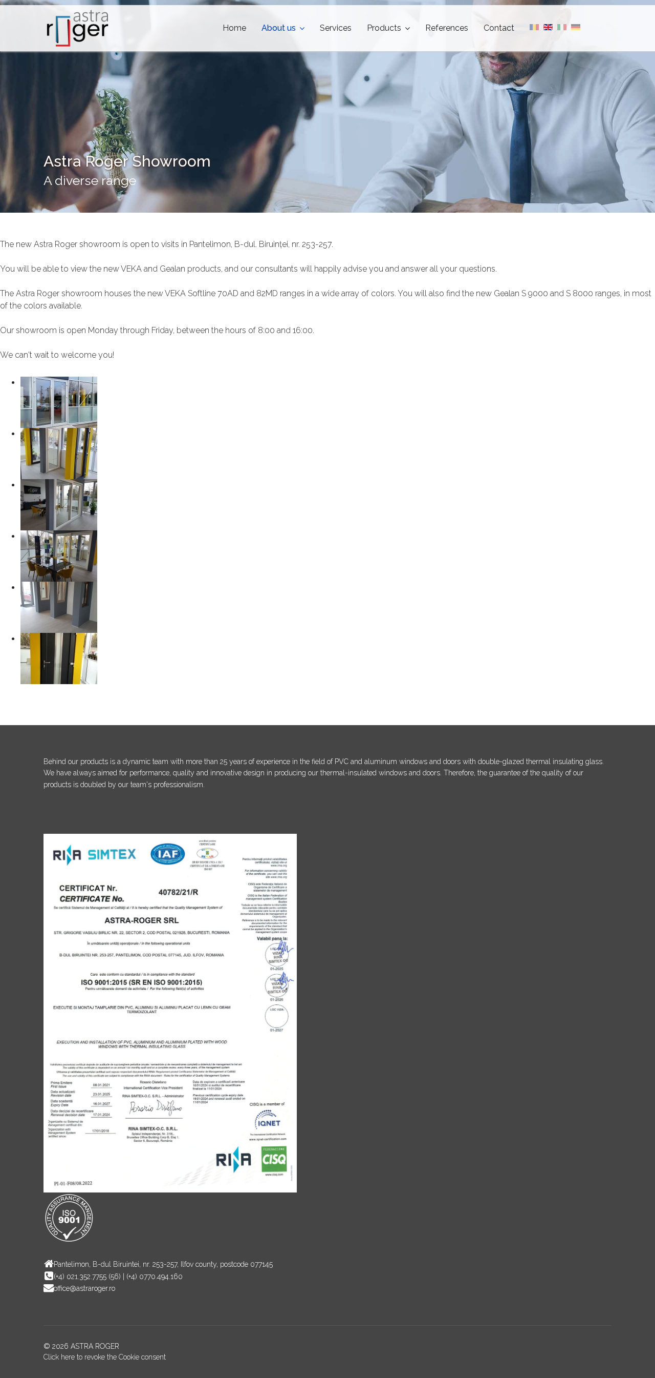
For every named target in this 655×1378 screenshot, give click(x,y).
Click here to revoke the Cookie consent (104, 1357)
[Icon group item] (53, 816)
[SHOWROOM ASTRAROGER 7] (337, 556)
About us (278, 28)
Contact (499, 28)
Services (336, 28)
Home (234, 28)
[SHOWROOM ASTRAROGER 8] (337, 607)
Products (384, 28)
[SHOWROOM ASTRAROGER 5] (337, 504)
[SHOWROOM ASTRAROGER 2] (337, 402)
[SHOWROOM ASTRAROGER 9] (337, 658)
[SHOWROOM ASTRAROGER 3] (337, 453)
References (446, 28)
